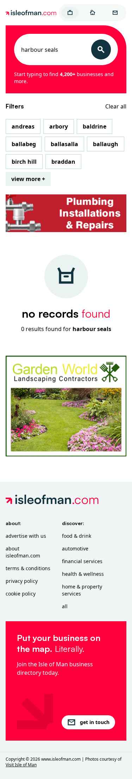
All (65, 606)
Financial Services (82, 561)
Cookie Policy (21, 593)
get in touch (94, 722)
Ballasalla (64, 144)
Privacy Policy (22, 581)
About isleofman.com (23, 552)
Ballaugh (105, 144)
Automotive (75, 548)
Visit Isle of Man (21, 765)
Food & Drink (76, 535)
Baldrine (94, 126)
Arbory (58, 126)
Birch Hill (24, 162)
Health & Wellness (83, 574)
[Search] (101, 49)
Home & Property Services (82, 590)
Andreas (23, 126)
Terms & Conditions (28, 568)
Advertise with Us (26, 535)
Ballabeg (24, 144)
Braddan (63, 162)
